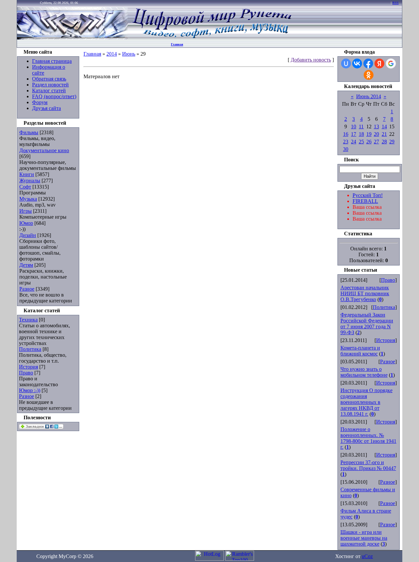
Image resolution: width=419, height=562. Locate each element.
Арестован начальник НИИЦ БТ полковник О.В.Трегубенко (364, 293)
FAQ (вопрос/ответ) (54, 96)
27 (376, 141)
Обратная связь (49, 79)
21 (384, 134)
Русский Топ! (368, 195)
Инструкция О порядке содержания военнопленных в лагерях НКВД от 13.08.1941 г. (366, 402)
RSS (395, 3)
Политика (30, 349)
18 (361, 134)
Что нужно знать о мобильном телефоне (364, 372)
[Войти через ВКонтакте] (357, 63)
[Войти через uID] (346, 63)
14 (384, 126)
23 (345, 141)
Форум (39, 102)
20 (376, 134)
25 (361, 141)
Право (26, 372)
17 (353, 134)
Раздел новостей (50, 84)
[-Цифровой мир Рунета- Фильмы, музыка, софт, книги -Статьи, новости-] (211, 38)
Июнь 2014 (368, 96)
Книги (26, 174)
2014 (111, 54)
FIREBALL (365, 201)
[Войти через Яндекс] (379, 63)
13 (376, 126)
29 (391, 141)
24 (353, 141)
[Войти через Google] (391, 63)
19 (369, 134)
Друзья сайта (46, 108)
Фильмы (28, 132)
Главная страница (52, 61)
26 (369, 141)
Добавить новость (311, 60)
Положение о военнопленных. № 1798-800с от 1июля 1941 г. (368, 438)
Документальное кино (44, 150)
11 (361, 126)
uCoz (367, 556)
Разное (26, 289)
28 (384, 141)
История (28, 367)
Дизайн (27, 235)
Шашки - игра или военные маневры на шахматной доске (363, 538)
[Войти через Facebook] (368, 63)
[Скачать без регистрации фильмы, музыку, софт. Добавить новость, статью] (72, 38)
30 (345, 149)
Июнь (128, 54)
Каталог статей (49, 90)
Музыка (28, 199)
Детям (26, 265)
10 (353, 126)
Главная (177, 44)
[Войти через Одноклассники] (368, 75)
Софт (25, 187)
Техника (28, 319)
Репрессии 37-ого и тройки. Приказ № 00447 (368, 465)
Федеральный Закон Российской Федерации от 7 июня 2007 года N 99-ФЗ (366, 323)
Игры (25, 211)
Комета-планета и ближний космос (360, 350)
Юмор (26, 223)
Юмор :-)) (29, 390)
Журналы (29, 180)
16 (345, 134)
